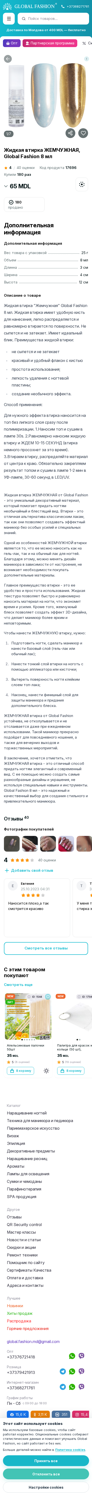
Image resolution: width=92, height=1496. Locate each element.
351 (64, 1414)
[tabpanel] (46, 891)
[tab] (16, 819)
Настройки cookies (46, 1487)
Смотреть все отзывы (46, 948)
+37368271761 (78, 6)
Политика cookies (70, 1450)
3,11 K (42, 1414)
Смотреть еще (18, 984)
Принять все (46, 1461)
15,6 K (21, 1414)
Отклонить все (46, 1474)
